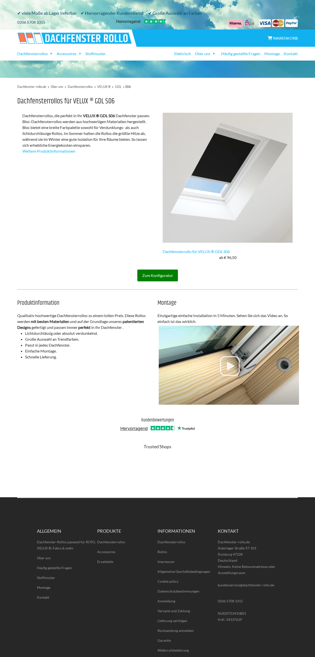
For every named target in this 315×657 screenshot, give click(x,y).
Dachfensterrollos (80, 87)
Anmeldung (166, 601)
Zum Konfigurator (157, 275)
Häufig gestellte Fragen (240, 53)
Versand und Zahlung (174, 611)
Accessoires (106, 552)
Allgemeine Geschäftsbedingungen (184, 571)
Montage (272, 53)
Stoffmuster (95, 53)
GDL (118, 87)
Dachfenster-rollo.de (31, 87)
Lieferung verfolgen (172, 621)
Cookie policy (168, 581)
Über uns (57, 87)
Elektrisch (182, 53)
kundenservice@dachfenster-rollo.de (246, 585)
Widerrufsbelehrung (173, 650)
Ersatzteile (105, 562)
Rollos (162, 552)
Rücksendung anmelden (176, 630)
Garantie (164, 640)
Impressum (166, 562)
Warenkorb (285, 38)
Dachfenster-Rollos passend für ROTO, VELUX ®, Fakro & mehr (66, 545)
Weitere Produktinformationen (48, 151)
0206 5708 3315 (31, 22)
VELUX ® (103, 87)
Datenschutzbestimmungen (178, 591)
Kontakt (291, 53)
